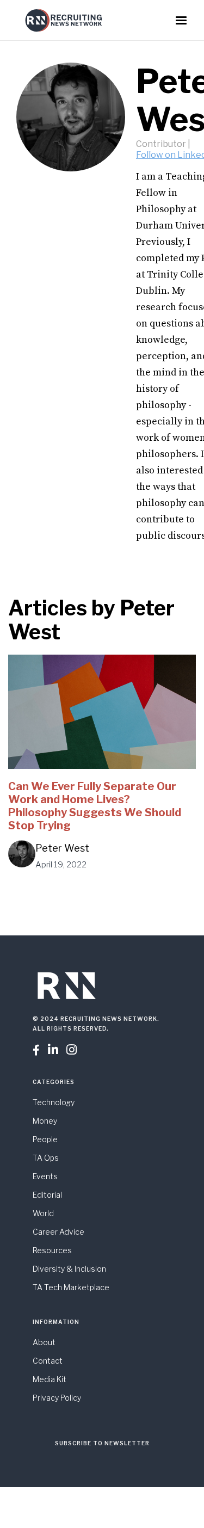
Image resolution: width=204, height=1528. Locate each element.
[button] (181, 20)
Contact (48, 1360)
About (44, 1342)
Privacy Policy (57, 1397)
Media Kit (49, 1379)
